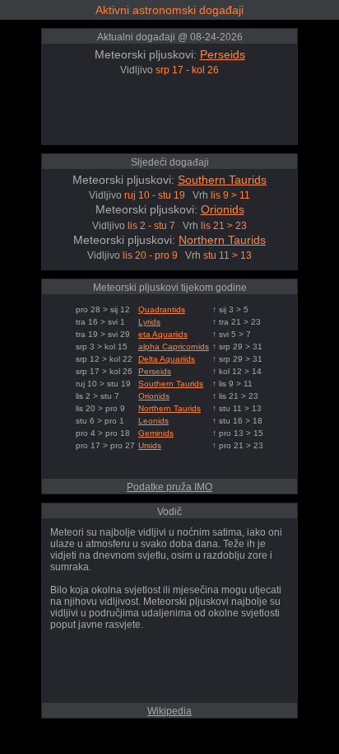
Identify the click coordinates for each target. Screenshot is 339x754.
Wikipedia (169, 711)
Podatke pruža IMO (169, 487)
